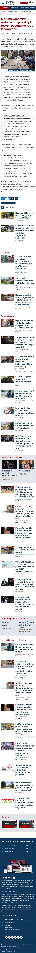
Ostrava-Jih (29, 401)
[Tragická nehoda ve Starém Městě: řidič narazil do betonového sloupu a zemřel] (7, 340)
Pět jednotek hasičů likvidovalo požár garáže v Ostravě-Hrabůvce (24, 395)
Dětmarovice (29, 499)
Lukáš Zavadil (18, 402)
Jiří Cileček (18, 737)
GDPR (29, 949)
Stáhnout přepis (14, 70)
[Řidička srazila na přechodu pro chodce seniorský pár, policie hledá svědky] (7, 726)
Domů (3, 11)
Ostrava (5, 8)
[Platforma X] (12, 937)
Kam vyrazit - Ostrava (12, 457)
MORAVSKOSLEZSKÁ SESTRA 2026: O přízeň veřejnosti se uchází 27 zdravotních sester (24, 567)
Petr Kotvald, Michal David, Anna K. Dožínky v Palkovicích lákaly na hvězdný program (24, 362)
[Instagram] (9, 937)
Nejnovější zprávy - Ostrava (13, 640)
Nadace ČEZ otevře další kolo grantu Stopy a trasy (24, 215)
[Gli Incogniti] (26, 464)
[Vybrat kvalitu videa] (33, 70)
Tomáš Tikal (18, 289)
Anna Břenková (24, 522)
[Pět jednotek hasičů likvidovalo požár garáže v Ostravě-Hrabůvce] (7, 394)
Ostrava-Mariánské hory (23, 11)
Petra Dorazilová (19, 308)
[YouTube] (21, 937)
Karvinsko (14, 8)
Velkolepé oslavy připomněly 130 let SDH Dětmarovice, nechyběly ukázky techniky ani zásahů (24, 492)
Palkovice (24, 371)
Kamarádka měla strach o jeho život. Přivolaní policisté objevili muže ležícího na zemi (24, 533)
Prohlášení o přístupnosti (21, 949)
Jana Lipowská (23, 759)
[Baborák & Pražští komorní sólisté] (9, 464)
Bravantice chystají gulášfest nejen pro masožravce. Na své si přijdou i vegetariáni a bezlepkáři (25, 232)
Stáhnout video (27, 70)
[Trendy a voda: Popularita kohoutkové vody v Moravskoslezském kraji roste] (7, 800)
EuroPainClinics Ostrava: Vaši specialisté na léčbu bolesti (24, 412)
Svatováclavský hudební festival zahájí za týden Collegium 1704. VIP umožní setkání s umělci (24, 603)
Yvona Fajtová (5, 36)
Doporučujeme (7, 316)
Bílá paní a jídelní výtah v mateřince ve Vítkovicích (24, 425)
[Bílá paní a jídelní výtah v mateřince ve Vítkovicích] (7, 426)
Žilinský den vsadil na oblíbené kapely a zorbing (24, 550)
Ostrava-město (30, 540)
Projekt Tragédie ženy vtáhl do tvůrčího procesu (23, 379)
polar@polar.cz (10, 922)
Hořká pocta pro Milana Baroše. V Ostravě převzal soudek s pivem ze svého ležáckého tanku (24, 442)
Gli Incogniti (24, 471)
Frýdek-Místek (29, 288)
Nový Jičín (29, 307)
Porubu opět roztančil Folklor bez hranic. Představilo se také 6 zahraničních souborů (24, 749)
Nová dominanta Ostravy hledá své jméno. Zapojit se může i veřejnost (24, 786)
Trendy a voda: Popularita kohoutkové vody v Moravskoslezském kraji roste (24, 803)
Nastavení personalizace (7, 949)
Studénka (23, 384)
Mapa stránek (11, 951)
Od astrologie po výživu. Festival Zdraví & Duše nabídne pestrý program (23, 770)
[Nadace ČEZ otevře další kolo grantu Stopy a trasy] (7, 215)
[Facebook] (6, 937)
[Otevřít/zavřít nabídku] (2, 3)
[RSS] (18, 937)
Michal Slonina (23, 272)
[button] (18, 207)
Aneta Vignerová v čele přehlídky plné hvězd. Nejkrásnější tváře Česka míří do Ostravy (24, 584)
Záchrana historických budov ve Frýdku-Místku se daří (24, 282)
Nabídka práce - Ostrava (13, 618)
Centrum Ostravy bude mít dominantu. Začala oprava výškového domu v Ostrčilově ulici (24, 512)
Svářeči (5, 622)
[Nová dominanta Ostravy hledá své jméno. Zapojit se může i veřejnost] (7, 785)
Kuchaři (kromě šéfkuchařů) (26, 623)
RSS (4, 951)
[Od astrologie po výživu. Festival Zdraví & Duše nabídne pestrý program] (7, 767)
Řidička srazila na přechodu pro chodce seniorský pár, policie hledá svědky (23, 729)
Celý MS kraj (25, 349)
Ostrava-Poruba (30, 736)
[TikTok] (15, 937)
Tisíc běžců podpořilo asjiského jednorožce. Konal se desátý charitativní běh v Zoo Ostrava (24, 667)
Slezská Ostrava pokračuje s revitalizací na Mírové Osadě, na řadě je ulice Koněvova (23, 262)
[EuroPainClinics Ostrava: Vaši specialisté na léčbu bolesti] (7, 410)
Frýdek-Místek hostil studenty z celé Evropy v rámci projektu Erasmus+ (25, 324)
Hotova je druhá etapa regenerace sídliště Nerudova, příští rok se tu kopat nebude (24, 300)
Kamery (5, 817)
